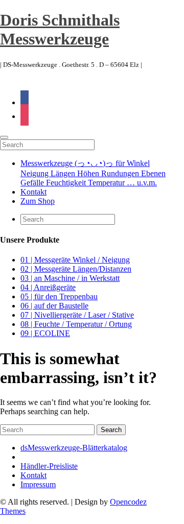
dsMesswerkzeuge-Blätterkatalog (73, 447)
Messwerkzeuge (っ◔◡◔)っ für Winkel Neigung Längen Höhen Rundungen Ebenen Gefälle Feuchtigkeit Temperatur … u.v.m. (93, 173)
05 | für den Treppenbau (59, 296)
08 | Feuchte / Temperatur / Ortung (76, 324)
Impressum (38, 484)
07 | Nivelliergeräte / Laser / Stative (77, 315)
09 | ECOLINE (45, 333)
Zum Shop (37, 201)
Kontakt (33, 191)
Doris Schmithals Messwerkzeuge (60, 29)
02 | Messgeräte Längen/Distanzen (75, 269)
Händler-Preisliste (49, 466)
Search (111, 430)
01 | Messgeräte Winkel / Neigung (75, 259)
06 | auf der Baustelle (54, 305)
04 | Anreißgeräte (48, 287)
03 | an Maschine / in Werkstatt (70, 278)
